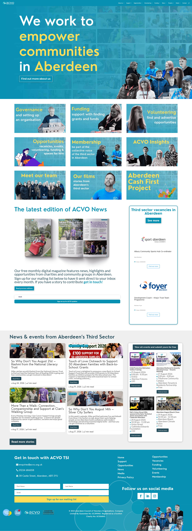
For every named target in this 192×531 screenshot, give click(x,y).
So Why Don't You (15, 345)
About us (120, 3)
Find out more (153, 266)
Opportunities (137, 3)
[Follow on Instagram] (154, 496)
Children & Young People (74, 345)
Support (128, 3)
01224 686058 (26, 470)
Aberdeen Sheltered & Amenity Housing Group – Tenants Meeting (168, 369)
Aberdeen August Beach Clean (167, 412)
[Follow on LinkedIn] (147, 496)
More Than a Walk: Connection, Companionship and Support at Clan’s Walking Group (37, 410)
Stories (13, 390)
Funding (156, 3)
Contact (184, 3)
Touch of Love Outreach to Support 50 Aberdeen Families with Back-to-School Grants (95, 366)
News (163, 3)
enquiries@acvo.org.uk (30, 464)
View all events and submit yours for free (155, 347)
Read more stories (22, 441)
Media (177, 3)
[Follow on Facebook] (140, 496)
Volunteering (147, 3)
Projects (170, 3)
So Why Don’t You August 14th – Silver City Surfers (95, 413)
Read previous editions (24, 288)
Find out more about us (36, 79)
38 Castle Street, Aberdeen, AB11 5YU (38, 475)
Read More (16, 379)
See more (153, 220)
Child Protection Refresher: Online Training (140, 369)
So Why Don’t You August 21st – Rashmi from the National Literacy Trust (37, 364)
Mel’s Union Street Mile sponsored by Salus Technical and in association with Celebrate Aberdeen (141, 414)
